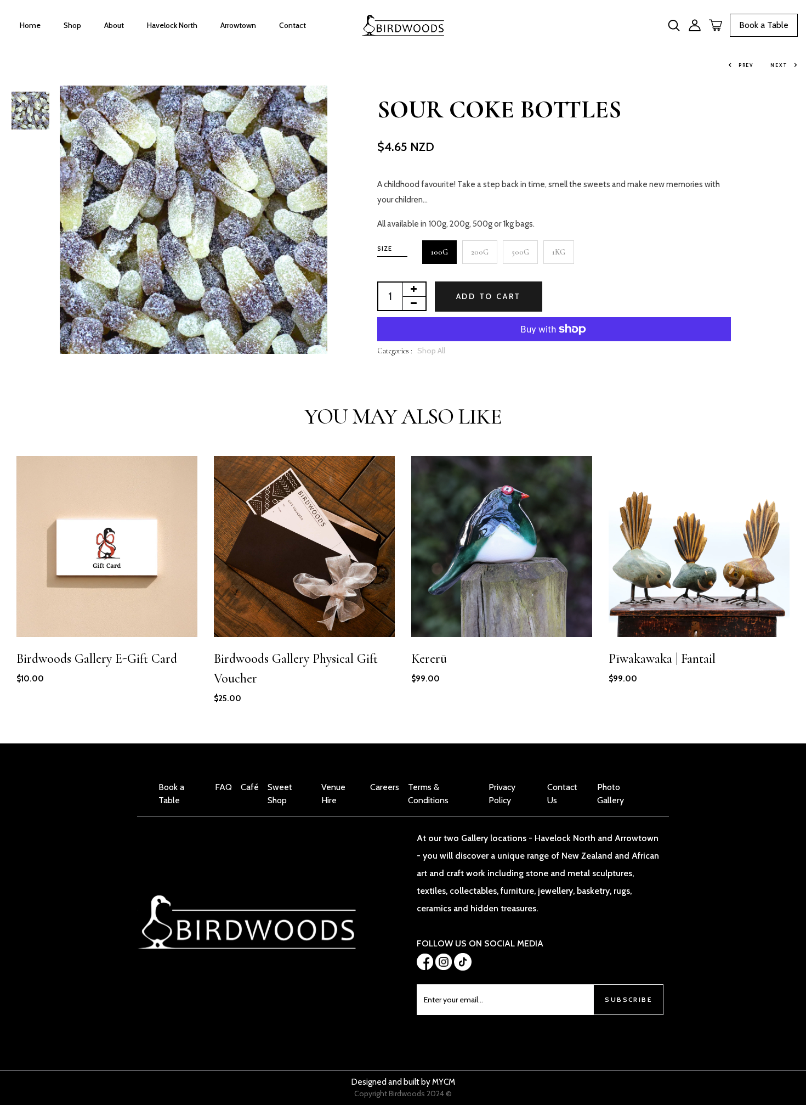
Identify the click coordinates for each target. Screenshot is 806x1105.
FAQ (223, 787)
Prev (746, 65)
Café (250, 787)
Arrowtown (238, 25)
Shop (72, 25)
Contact (292, 25)
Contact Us (562, 793)
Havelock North (172, 25)
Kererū (429, 659)
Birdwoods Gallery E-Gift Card (96, 659)
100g (439, 252)
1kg (558, 252)
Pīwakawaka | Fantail (662, 659)
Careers (384, 787)
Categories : (394, 351)
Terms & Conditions (428, 793)
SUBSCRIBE (628, 999)
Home (30, 25)
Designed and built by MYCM (403, 1082)
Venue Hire (333, 793)
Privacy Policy (502, 793)
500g (520, 252)
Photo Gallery (610, 793)
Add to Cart (488, 296)
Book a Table (763, 25)
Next (779, 65)
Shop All (431, 351)
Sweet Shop (280, 793)
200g (480, 252)
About (114, 25)
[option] (30, 111)
